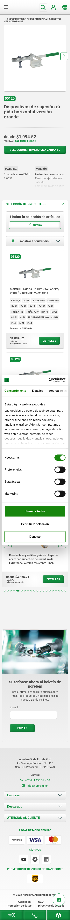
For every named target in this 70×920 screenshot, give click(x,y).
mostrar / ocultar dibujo (36, 241)
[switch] (60, 469)
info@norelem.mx (37, 785)
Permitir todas (35, 511)
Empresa (13, 795)
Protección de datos (19, 905)
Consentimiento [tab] (15, 390)
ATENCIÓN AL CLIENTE (23, 818)
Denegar (35, 536)
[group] (35, 551)
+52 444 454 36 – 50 (37, 780)
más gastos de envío (25, 141)
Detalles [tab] (37, 390)
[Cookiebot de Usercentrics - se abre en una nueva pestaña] (49, 380)
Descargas (14, 806)
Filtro (37, 225)
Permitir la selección (35, 524)
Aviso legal (25, 901)
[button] (64, 56)
